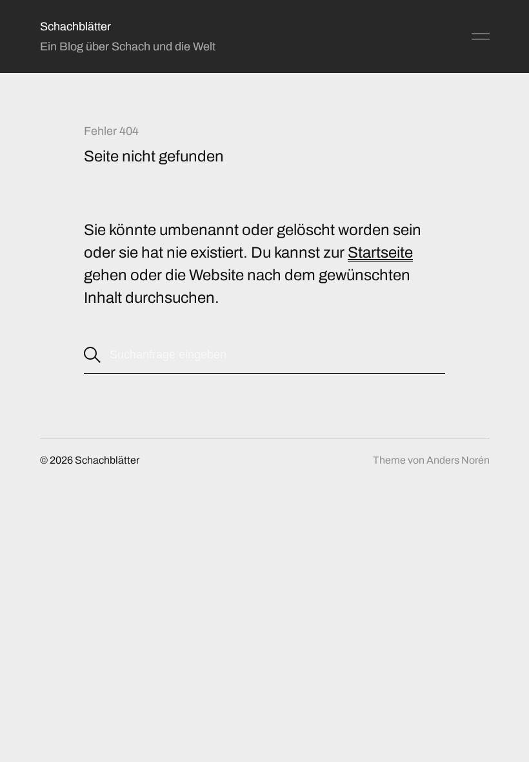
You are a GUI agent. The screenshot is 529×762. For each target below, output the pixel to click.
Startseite (380, 252)
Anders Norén (458, 460)
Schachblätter (75, 26)
